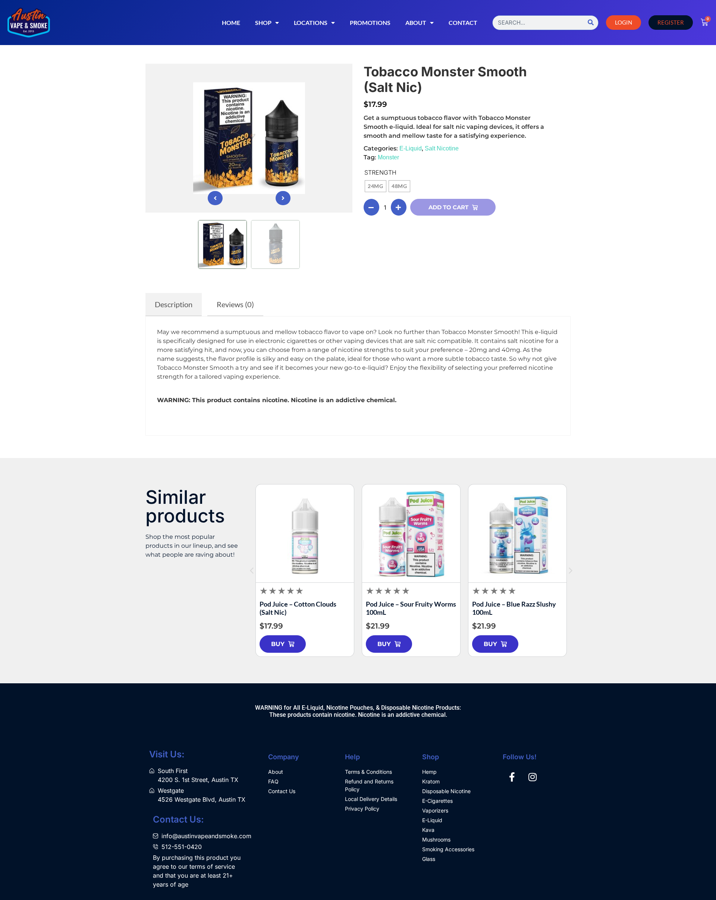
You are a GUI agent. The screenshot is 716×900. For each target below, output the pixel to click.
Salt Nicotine (442, 148)
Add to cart (448, 207)
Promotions (370, 22)
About (415, 22)
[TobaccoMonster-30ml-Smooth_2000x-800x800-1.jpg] (249, 138)
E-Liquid (410, 148)
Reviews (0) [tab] (235, 304)
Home (231, 22)
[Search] (590, 23)
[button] (215, 198)
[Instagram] (532, 777)
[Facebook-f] (512, 777)
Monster (388, 157)
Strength (380, 172)
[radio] (375, 186)
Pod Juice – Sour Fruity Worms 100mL (411, 608)
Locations (310, 22)
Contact (463, 22)
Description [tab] (173, 304)
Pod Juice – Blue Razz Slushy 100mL (514, 608)
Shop (263, 22)
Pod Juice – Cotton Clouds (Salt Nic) (298, 608)
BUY (278, 644)
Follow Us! (520, 757)
